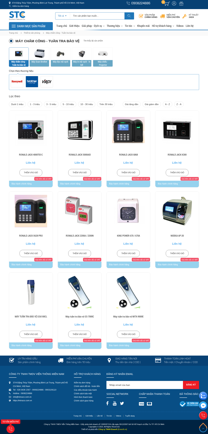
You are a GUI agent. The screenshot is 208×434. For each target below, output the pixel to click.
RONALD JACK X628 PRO (31, 235)
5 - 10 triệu (68, 104)
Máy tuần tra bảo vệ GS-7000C (79, 316)
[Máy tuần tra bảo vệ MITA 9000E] (128, 292)
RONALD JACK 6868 (128, 154)
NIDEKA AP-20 (177, 235)
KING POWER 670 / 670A (128, 235)
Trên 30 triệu (106, 104)
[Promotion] (181, 5)
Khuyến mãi (143, 26)
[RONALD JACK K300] (177, 130)
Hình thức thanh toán (83, 397)
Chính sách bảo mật (83, 393)
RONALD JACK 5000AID (80, 154)
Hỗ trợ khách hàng (161, 26)
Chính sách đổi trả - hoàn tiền (87, 386)
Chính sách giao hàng (83, 401)
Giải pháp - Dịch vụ (92, 26)
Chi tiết (31, 138)
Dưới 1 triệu (17, 104)
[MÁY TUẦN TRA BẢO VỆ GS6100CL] (30, 292)
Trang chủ (61, 26)
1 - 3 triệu (35, 104)
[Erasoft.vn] (122, 429)
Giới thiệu (74, 26)
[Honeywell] (17, 81)
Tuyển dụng (130, 416)
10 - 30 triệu (86, 104)
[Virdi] (47, 81)
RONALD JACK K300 (177, 154)
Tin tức (128, 26)
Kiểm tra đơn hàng (21, 6)
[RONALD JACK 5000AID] (79, 130)
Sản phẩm (151, 16)
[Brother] (32, 81)
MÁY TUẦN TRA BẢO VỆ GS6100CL (31, 316)
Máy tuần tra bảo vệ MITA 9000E (128, 316)
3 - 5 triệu (51, 104)
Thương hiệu (113, 26)
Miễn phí (173, 16)
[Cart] (167, 4)
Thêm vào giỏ (31, 172)
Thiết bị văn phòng (32, 33)
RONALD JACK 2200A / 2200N (80, 235)
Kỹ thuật (193, 16)
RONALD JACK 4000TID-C (31, 154)
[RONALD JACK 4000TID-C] (30, 130)
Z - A (178, 104)
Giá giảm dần (152, 104)
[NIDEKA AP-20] (177, 211)
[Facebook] (108, 402)
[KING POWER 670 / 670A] (128, 211)
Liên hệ (190, 26)
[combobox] (62, 15)
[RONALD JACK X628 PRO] (30, 211)
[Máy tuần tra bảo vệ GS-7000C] (79, 292)
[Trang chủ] (17, 12)
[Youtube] (115, 402)
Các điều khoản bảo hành (85, 390)
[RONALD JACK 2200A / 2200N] (79, 211)
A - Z (167, 104)
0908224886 (140, 3)
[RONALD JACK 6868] (128, 130)
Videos (179, 26)
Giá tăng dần (131, 104)
